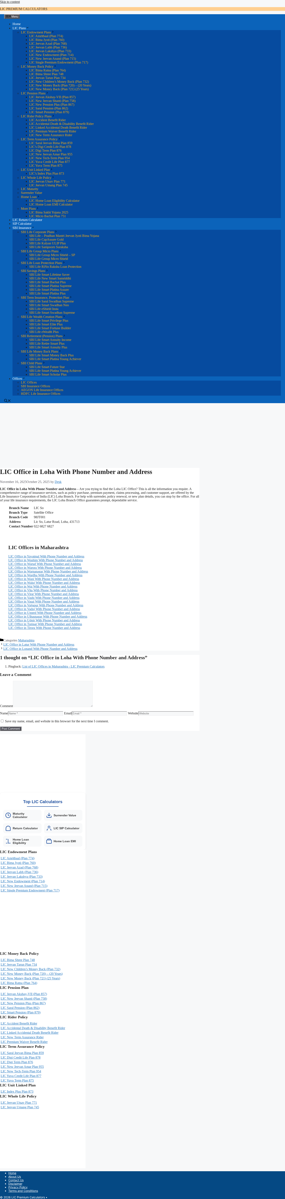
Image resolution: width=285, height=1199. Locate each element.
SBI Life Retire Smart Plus (46, 343)
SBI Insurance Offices (35, 386)
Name (4, 713)
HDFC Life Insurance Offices (40, 393)
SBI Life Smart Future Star (47, 367)
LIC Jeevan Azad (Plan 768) (48, 43)
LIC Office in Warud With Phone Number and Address (44, 564)
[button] (7, 401)
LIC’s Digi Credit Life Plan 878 (50, 147)
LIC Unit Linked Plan (35, 169)
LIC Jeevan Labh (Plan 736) (48, 47)
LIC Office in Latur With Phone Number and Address (38, 644)
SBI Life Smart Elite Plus (46, 324)
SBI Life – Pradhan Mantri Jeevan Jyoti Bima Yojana (64, 236)
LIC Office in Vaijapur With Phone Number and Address (45, 605)
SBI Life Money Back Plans (39, 351)
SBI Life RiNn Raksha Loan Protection (55, 266)
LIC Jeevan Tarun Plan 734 (47, 78)
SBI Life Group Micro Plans (39, 251)
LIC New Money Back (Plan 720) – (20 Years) (60, 85)
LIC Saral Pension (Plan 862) (48, 108)
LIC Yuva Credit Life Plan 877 (49, 162)
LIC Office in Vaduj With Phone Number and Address (44, 609)
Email (68, 713)
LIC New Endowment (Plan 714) (51, 55)
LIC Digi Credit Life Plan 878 (20, 1057)
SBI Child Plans (31, 363)
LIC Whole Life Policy (36, 177)
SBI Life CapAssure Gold (46, 239)
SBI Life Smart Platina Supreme (50, 286)
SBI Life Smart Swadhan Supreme (52, 312)
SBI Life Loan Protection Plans (41, 263)
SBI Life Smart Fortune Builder (50, 328)
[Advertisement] (99, 434)
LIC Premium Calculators (23, 9)
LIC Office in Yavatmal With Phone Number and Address (46, 556)
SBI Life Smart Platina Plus (47, 293)
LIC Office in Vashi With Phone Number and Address (43, 598)
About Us (14, 1176)
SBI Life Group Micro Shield (48, 258)
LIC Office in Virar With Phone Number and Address (43, 594)
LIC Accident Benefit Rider (47, 120)
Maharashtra (26, 640)
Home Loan (29, 197)
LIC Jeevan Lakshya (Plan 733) (50, 51)
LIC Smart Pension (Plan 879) (49, 112)
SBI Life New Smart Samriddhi (50, 278)
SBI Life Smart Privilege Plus (48, 320)
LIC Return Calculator (27, 220)
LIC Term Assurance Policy (39, 139)
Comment (6, 706)
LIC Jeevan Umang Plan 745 (48, 185)
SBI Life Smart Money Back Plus (51, 355)
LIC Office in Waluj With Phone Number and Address (44, 582)
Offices (17, 378)
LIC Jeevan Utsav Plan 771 (47, 181)
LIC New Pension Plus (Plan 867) (51, 104)
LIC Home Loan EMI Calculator (51, 204)
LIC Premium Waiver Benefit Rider (52, 131)
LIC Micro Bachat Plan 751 (47, 216)
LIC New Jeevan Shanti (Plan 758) (52, 101)
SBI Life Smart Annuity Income (50, 340)
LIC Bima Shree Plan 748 (46, 74)
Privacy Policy (18, 1187)
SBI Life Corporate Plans (37, 232)
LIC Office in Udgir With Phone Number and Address (44, 620)
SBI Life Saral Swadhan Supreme (51, 301)
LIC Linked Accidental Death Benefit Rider (58, 127)
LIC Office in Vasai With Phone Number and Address (43, 601)
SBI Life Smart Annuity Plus (48, 347)
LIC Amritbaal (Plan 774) (46, 36)
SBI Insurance (22, 228)
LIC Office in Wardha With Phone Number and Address (45, 575)
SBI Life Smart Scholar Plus (48, 374)
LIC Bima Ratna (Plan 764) (47, 70)
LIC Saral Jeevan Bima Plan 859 (50, 143)
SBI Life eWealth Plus (44, 332)
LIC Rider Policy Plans (36, 116)
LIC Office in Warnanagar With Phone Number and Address (48, 571)
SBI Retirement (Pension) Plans (42, 336)
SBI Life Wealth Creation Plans (41, 317)
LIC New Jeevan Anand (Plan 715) (52, 58)
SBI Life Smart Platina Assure (49, 289)
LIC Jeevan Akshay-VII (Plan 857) (52, 97)
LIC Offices (29, 382)
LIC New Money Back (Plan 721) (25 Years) (59, 89)
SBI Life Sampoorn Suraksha (48, 247)
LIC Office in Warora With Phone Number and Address (45, 567)
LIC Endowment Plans (36, 32)
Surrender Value (31, 192)
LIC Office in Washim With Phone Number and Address (45, 560)
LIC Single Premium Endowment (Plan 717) (58, 62)
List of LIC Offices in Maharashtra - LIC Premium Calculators (63, 666)
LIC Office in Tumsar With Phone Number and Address (45, 624)
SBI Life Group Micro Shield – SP (52, 255)
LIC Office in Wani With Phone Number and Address (43, 579)
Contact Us (16, 1180)
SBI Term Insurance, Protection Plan (45, 297)
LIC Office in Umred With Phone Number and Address (44, 613)
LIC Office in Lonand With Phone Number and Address (40, 648)
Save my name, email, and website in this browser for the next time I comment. (57, 721)
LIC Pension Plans (33, 93)
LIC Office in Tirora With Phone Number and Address (44, 628)
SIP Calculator (22, 223)
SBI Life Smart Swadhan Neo (49, 305)
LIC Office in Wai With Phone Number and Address (42, 586)
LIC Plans (19, 28)
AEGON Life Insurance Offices (42, 390)
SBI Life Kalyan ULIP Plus (47, 243)
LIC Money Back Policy (37, 66)
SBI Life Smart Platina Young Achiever (55, 359)
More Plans (28, 208)
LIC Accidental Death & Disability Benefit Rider (61, 124)
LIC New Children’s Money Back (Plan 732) (59, 81)
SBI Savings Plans (33, 271)
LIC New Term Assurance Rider (50, 135)
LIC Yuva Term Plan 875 (45, 165)
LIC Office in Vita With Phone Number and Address (43, 590)
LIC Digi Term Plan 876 (45, 150)
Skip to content (10, 2)
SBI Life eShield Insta (43, 309)
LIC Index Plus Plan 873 (17, 1091)
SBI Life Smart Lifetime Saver (49, 274)
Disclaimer (15, 1183)
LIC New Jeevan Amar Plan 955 (50, 154)
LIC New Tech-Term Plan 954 (49, 158)
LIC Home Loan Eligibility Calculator (54, 200)
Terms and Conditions (23, 1191)
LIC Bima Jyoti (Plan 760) (46, 40)
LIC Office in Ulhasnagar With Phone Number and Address (47, 616)
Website (133, 713)
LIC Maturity (29, 189)
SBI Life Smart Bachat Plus (47, 282)
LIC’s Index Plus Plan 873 (46, 173)
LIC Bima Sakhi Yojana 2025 (48, 212)
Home (17, 24)
